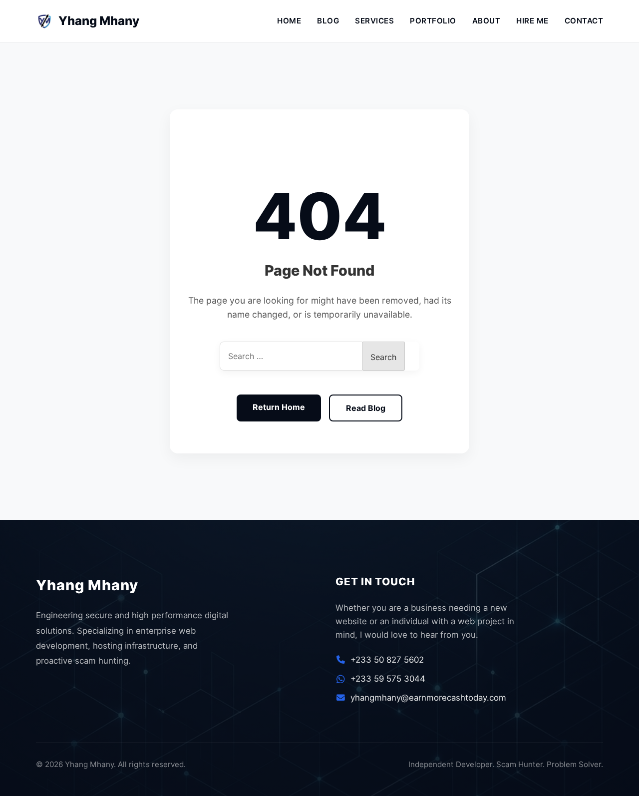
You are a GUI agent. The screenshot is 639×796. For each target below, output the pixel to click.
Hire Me (532, 20)
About (486, 20)
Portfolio (433, 20)
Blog (328, 20)
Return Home (279, 407)
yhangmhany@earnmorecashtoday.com (428, 698)
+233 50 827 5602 (387, 660)
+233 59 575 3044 (387, 679)
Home (289, 20)
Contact (584, 20)
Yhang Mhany (90, 20)
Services (374, 20)
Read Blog (365, 408)
